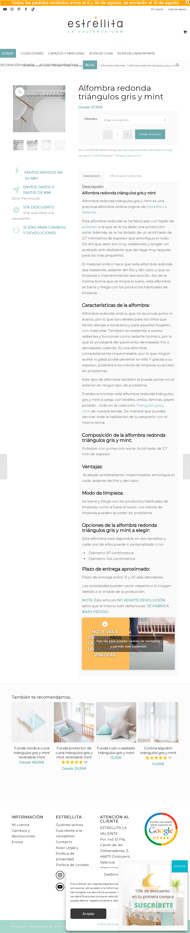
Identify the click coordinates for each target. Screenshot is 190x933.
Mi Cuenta (157, 9)
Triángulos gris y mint (127, 155)
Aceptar (88, 914)
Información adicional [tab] (126, 176)
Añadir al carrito (150, 134)
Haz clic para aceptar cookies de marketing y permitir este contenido (128, 643)
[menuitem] (157, 9)
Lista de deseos (177, 9)
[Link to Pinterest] (19, 9)
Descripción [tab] (91, 176)
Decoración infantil (90, 155)
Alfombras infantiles (135, 150)
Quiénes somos (69, 825)
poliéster (90, 227)
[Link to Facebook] (25, 9)
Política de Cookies (109, 924)
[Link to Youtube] (5, 9)
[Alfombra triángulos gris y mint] (3, 466)
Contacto (64, 842)
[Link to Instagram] (12, 9)
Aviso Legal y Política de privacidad (67, 853)
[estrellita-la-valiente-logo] (95, 30)
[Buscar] (176, 65)
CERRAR (180, 866)
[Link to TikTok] (32, 9)
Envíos (17, 842)
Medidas (91, 118)
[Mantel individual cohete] (186, 466)
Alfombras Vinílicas (160, 150)
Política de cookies (72, 865)
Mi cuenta (20, 825)
